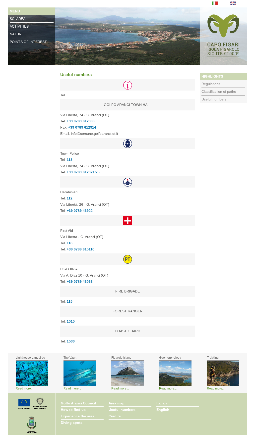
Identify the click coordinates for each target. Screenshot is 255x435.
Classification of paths (218, 92)
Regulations (210, 84)
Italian (161, 403)
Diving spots (71, 423)
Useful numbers (213, 99)
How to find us (73, 410)
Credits (115, 416)
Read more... (24, 388)
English (162, 410)
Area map (117, 403)
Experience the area (77, 416)
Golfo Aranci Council (78, 403)
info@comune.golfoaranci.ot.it (94, 134)
